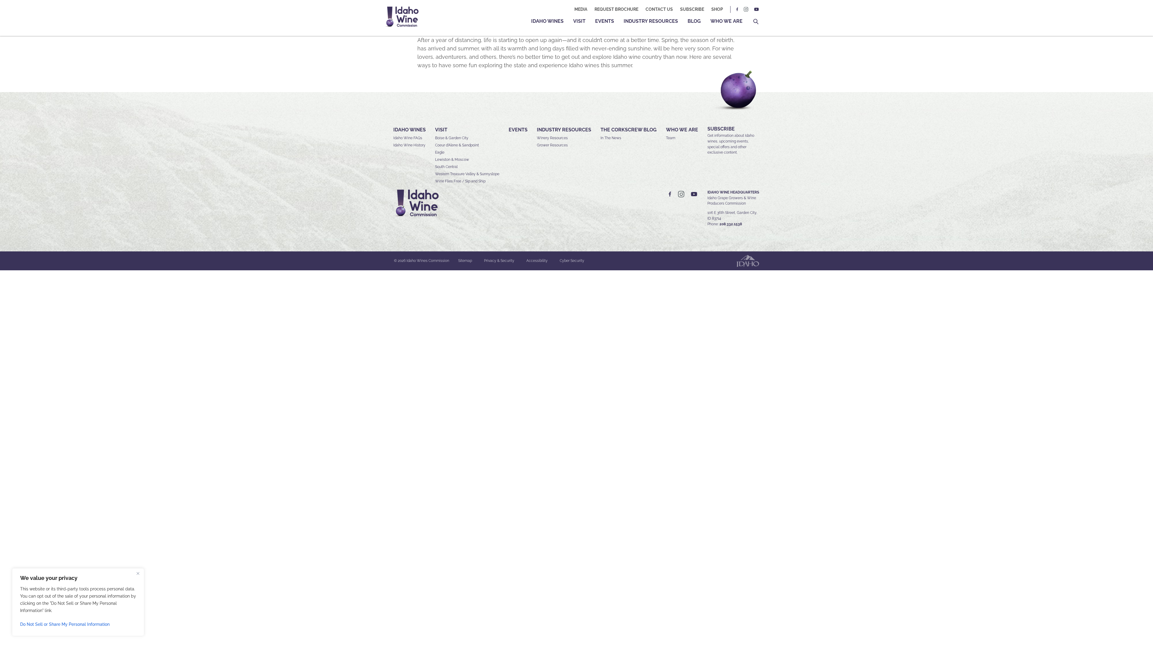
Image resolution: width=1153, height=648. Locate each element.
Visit (579, 21)
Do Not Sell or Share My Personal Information (65, 624)
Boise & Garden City (451, 138)
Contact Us (659, 9)
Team (670, 138)
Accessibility (537, 261)
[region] (78, 602)
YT (756, 9)
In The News (611, 138)
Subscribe (692, 9)
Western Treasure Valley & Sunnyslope (467, 174)
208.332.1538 (730, 224)
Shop (717, 9)
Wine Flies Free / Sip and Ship (460, 181)
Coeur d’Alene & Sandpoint (457, 145)
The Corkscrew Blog (629, 130)
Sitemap (465, 261)
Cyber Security (572, 261)
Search (756, 22)
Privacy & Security (499, 261)
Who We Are (726, 21)
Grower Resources (552, 145)
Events (604, 21)
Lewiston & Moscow (452, 160)
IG (746, 9)
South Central (446, 167)
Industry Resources (651, 21)
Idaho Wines (547, 21)
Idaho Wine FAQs (407, 138)
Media (580, 9)
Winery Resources (552, 138)
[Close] (137, 573)
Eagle (439, 152)
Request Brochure (616, 9)
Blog (694, 21)
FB (737, 9)
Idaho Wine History (409, 145)
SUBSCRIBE (721, 129)
